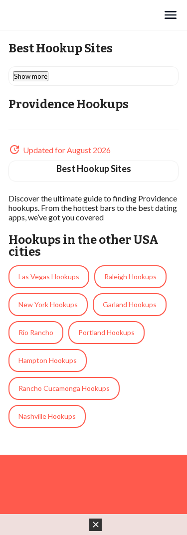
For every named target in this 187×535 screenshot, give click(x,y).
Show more (30, 76)
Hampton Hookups (47, 360)
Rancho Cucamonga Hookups (64, 388)
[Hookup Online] (85, 15)
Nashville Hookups (47, 416)
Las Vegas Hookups (48, 276)
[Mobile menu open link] (171, 15)
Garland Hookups (130, 304)
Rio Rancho (35, 332)
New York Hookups (48, 304)
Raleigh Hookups (130, 276)
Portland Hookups (106, 332)
